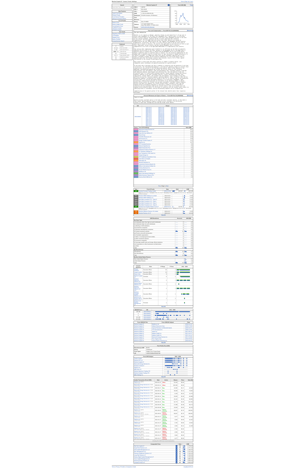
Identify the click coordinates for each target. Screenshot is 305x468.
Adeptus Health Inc (156, 333)
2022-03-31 (149, 112)
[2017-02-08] (188, 337)
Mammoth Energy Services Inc (146, 129)
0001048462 (138, 116)
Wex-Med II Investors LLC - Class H (148, 199)
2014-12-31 (149, 121)
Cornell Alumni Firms (117, 26)
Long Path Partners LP (140, 455)
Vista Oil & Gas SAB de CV (145, 133)
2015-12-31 (149, 120)
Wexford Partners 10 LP (145, 213)
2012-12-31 (149, 124)
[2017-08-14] (188, 331)
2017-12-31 (149, 118)
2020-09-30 (161, 114)
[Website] (152, 27)
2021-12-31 (161, 112)
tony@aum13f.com (188, 466)
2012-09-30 (161, 124)
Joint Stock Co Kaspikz (144, 158)
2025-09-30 (174, 107)
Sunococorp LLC (143, 138)
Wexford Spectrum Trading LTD (142, 371)
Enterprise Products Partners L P (147, 149)
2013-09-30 (161, 123)
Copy (191, 5)
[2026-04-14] (188, 324)
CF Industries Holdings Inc (145, 151)
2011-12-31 (149, 125)
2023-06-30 (186, 110)
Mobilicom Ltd (142, 171)
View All (163, 215)
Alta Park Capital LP (139, 446)
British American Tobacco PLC (146, 175)
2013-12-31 (149, 123)
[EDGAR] (147, 27)
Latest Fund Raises (117, 13)
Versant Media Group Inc (145, 169)
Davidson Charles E (139, 365)
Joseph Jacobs (138, 272)
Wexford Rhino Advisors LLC (138, 284)
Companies (129, 466)
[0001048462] (147, 311)
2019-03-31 (186, 115)
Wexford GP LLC (138, 360)
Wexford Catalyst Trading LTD (141, 373)
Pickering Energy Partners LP (141, 460)
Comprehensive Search (118, 41)
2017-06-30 (174, 118)
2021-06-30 (174, 112)
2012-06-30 (174, 124)
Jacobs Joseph (138, 358)
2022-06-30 (186, 111)
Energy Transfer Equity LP (145, 140)
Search (122, 5)
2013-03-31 (186, 123)
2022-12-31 (161, 111)
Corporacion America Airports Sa (147, 164)
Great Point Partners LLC (140, 447)
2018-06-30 (174, 116)
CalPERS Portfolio (117, 28)
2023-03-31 (149, 111)
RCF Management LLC (140, 451)
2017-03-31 (186, 118)
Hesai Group (142, 135)
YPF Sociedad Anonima (145, 144)
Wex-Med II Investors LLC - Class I (147, 201)
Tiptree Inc (154, 331)
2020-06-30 (174, 114)
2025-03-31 (149, 109)
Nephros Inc (142, 142)
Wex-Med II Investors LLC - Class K (148, 205)
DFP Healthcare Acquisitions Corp (147, 156)
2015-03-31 (186, 120)
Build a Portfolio (116, 39)
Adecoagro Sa (142, 160)
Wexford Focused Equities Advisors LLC (137, 294)
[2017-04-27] (188, 333)
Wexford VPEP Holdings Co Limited (148, 195)
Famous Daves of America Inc (159, 340)
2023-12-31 (161, 110)
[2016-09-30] (188, 338)
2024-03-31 (149, 110)
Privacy (118, 466)
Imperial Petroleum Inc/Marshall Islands (162, 327)
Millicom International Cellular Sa (147, 166)
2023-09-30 (174, 110)
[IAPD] (142, 27)
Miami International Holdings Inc (147, 173)
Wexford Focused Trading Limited (147, 191)
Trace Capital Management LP (142, 458)
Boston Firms (115, 22)
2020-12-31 (149, 114)
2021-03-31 (186, 112)
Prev (159, 186)
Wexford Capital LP (139, 324)
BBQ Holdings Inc (138, 374)
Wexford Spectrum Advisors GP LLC (137, 288)
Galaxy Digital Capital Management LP (144, 457)
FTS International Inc (157, 329)
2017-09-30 (161, 118)
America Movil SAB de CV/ (145, 177)
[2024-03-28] (167, 191)
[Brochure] (190, 30)
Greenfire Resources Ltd (145, 136)
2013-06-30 (174, 123)
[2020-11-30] (188, 329)
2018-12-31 (149, 116)
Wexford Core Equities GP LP (138, 298)
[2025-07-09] (188, 326)
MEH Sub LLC (137, 369)
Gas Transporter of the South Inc (147, 153)
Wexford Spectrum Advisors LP (137, 280)
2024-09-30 (174, 109)
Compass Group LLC (139, 462)
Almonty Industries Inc (144, 162)
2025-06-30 (186, 107)
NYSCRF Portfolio (116, 29)
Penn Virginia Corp (156, 338)
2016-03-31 (186, 119)
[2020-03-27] (167, 206)
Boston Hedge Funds (117, 24)
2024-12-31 (161, 109)
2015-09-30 (161, 120)
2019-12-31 (149, 115)
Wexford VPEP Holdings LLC (146, 197)
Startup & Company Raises (119, 18)
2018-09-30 (161, 116)
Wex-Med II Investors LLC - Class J (148, 203)
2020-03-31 (186, 114)
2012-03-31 (186, 124)
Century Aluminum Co (144, 167)
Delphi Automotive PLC (144, 147)
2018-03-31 (186, 116)
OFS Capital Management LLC (142, 449)
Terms (113, 466)
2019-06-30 (174, 115)
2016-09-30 (161, 119)
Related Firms (116, 37)
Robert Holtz (137, 274)
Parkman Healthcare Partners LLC (143, 453)
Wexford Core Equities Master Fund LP (149, 206)
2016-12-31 (149, 119)
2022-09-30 (174, 111)
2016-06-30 (174, 119)
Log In (191, 1)
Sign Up (187, 1)
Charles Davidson (136, 269)
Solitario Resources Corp (158, 326)
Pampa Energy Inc (143, 155)
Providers (122, 466)
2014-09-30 (161, 121)
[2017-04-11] (188, 335)
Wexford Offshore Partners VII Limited (148, 211)
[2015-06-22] (188, 340)
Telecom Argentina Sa (144, 146)
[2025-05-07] (188, 327)
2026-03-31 (149, 107)
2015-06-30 (174, 120)
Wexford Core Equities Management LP (137, 302)
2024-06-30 (186, 109)
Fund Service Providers (118, 16)
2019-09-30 (161, 115)
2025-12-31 (161, 107)
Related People (116, 15)
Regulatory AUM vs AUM (118, 33)
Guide (134, 466)
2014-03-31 (186, 121)
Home (182, 1)
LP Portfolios (115, 35)
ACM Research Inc (143, 131)
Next (167, 186)
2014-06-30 (174, 121)
